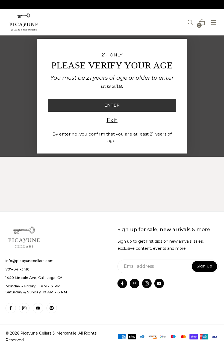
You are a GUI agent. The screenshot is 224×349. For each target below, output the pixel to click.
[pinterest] (134, 283)
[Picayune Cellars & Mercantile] (23, 22)
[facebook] (122, 283)
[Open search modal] (190, 22)
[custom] (10, 308)
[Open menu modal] (213, 22)
